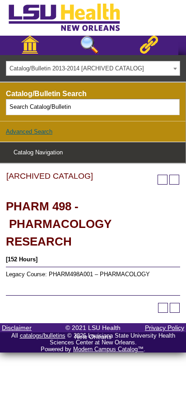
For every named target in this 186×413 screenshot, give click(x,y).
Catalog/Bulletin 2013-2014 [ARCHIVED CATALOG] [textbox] (76, 68)
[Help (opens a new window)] (174, 180)
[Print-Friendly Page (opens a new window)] (162, 180)
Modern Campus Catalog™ (108, 349)
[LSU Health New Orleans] (71, 31)
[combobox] (93, 68)
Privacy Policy (164, 327)
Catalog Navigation (38, 152)
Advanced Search (29, 131)
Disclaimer (17, 327)
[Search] (172, 107)
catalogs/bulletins (42, 335)
